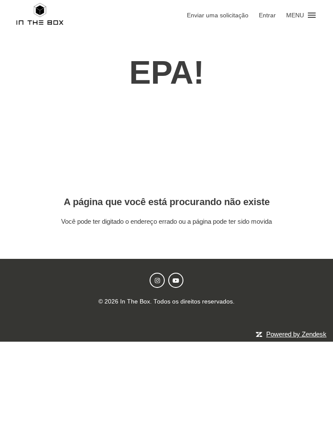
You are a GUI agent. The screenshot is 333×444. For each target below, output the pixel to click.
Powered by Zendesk (296, 334)
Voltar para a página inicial (166, 239)
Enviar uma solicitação (217, 15)
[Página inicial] (39, 22)
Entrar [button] (267, 15)
